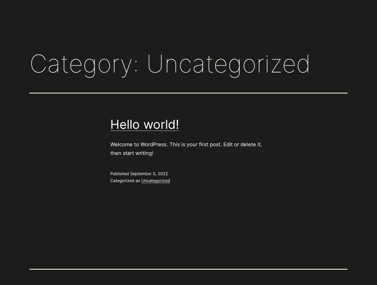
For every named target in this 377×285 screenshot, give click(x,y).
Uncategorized (155, 180)
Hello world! (144, 124)
